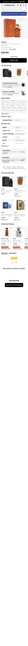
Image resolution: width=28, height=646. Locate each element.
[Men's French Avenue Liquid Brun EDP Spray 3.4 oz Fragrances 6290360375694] (10, 228)
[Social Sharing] (20, 19)
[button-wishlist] (23, 5)
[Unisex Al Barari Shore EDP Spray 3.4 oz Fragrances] (24, 19)
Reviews (4, 253)
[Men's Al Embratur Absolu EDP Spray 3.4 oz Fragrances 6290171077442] (12, 177)
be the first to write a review (14, 285)
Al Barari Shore (20, 167)
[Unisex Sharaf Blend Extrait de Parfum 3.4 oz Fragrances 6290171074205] (25, 177)
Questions (12, 253)
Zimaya (14, 167)
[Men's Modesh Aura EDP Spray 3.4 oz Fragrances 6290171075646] (25, 201)
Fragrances (8, 167)
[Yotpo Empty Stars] (4, 49)
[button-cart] (26, 5)
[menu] (2, 5)
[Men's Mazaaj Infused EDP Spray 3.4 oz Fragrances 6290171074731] (12, 201)
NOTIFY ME (14, 60)
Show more (4, 113)
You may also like (6, 65)
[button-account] (20, 5)
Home (3, 167)
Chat (13, 160)
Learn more (9, 86)
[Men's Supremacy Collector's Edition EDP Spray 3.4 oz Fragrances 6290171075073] (22, 228)
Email (9, 160)
